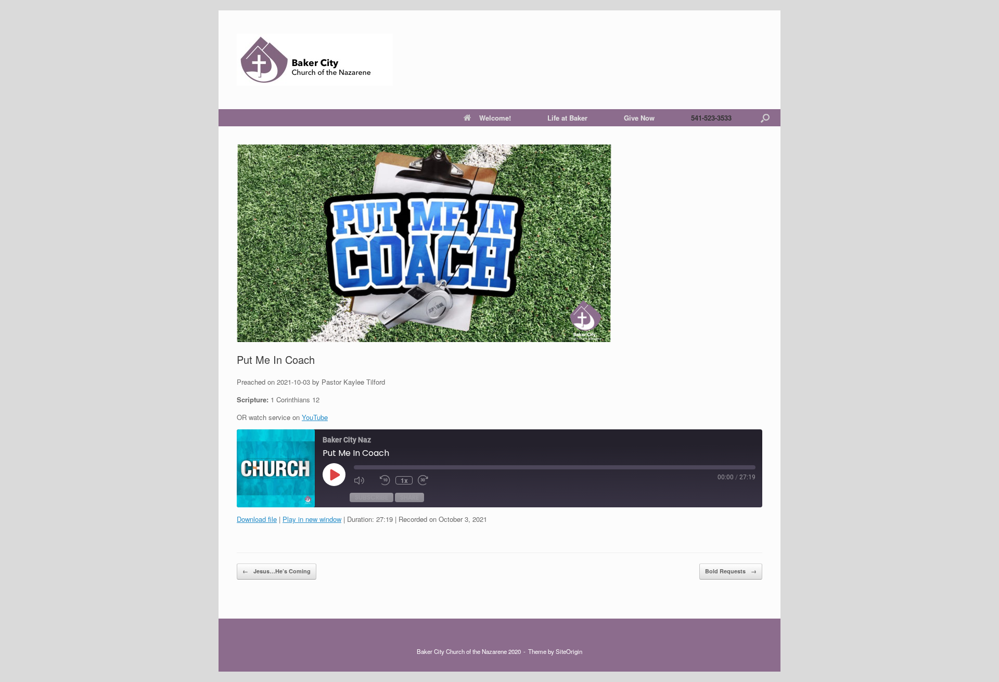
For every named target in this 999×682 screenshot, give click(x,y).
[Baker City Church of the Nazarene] (315, 60)
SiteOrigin (569, 651)
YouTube (315, 417)
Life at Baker (567, 118)
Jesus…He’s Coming (276, 571)
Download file (257, 519)
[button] (765, 117)
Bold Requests (731, 571)
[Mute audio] (364, 480)
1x (404, 480)
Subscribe (371, 497)
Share (409, 497)
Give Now (639, 118)
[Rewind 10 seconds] (385, 480)
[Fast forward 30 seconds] (428, 480)
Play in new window (312, 519)
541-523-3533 (711, 118)
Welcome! (495, 118)
